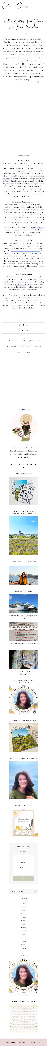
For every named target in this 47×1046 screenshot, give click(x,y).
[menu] (43, 6)
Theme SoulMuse (34, 1042)
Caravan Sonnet (15, 6)
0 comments (23, 330)
